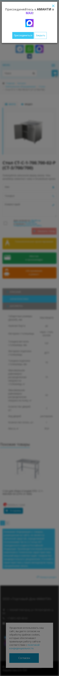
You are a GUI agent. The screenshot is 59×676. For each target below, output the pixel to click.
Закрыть (40, 35)
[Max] (29, 23)
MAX (29, 13)
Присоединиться (23, 35)
